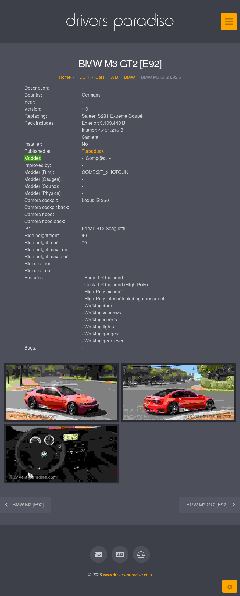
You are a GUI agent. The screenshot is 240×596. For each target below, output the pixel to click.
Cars (100, 77)
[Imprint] (120, 554)
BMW (129, 77)
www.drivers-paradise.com (127, 574)
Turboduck (93, 151)
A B (114, 77)
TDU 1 (83, 77)
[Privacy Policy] (141, 554)
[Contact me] (98, 554)
